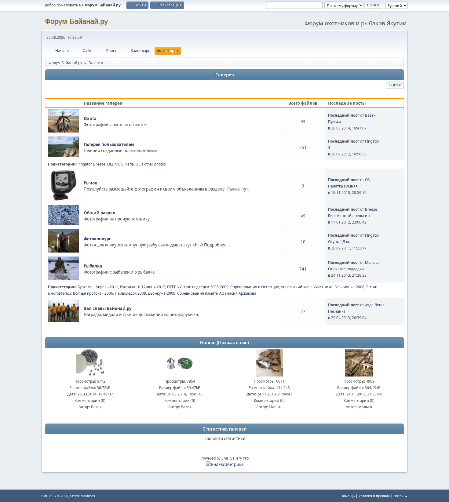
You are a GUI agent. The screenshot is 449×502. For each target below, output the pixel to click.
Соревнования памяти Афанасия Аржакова (216, 293)
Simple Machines (82, 496)
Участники (323, 286)
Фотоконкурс (97, 239)
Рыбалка (93, 266)
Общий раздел (99, 213)
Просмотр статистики (224, 438)
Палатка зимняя (343, 186)
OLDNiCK (115, 164)
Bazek (370, 115)
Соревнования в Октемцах (254, 286)
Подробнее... (217, 245)
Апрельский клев (296, 286)
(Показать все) (233, 342)
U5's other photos (151, 164)
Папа (129, 164)
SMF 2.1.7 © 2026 (54, 496)
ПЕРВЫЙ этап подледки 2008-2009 (197, 286)
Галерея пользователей (109, 144)
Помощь (348, 495)
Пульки (334, 121)
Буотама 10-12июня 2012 (142, 286)
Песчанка (336, 311)
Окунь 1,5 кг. (339, 241)
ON (368, 179)
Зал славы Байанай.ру (108, 308)
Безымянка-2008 (349, 286)
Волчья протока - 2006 (93, 293)
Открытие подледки (346, 268)
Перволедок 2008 (130, 293)
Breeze (99, 164)
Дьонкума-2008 (161, 293)
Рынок (90, 183)
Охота (90, 118)
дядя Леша (375, 304)
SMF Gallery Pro (235, 458)
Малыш (372, 262)
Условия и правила (374, 495)
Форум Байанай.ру (76, 21)
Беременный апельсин (349, 215)
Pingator (372, 141)
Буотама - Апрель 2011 (98, 286)
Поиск (395, 85)
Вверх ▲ (401, 495)
